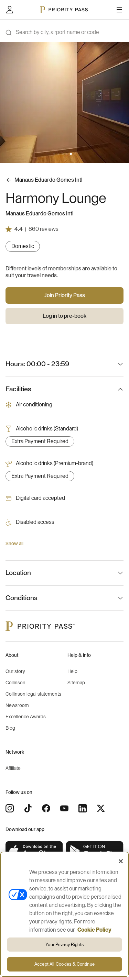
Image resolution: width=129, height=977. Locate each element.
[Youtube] (64, 808)
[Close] (120, 861)
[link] (34, 851)
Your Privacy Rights (64, 944)
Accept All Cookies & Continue (64, 964)
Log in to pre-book (64, 316)
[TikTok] (28, 808)
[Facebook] (46, 808)
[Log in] (10, 9)
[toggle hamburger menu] (119, 9)
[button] (54, 154)
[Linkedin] (82, 808)
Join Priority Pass (64, 295)
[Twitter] (101, 808)
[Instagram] (10, 808)
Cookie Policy (94, 930)
